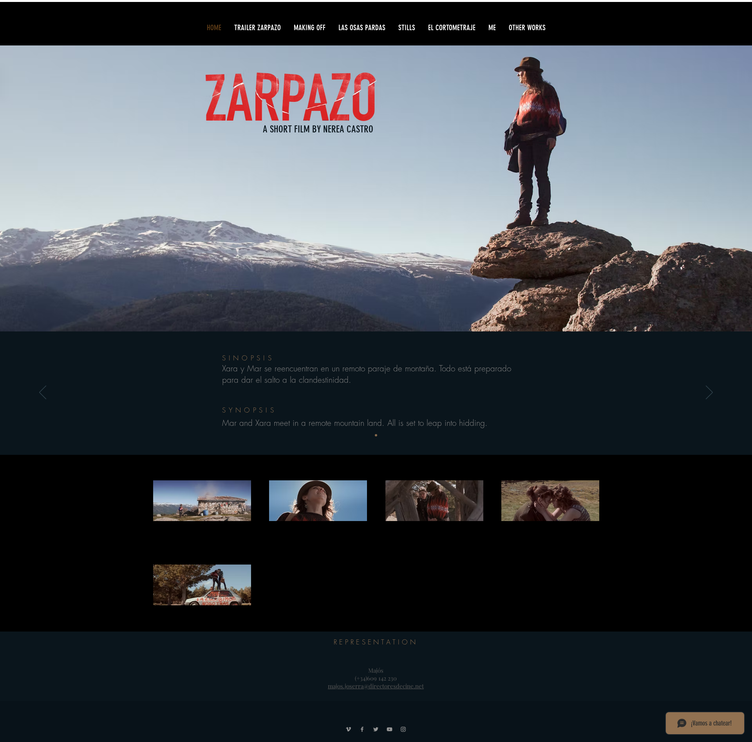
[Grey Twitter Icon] (375, 729)
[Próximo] (709, 392)
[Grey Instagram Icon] (403, 729)
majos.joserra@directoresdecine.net (376, 686)
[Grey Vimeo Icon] (348, 729)
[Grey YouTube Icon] (389, 729)
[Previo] (42, 392)
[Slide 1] (376, 435)
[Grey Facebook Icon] (362, 729)
